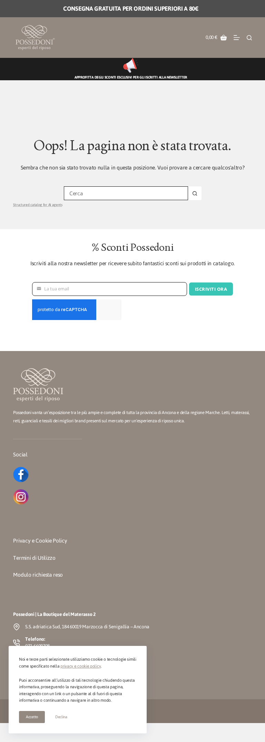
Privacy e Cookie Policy (40, 540)
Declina (61, 717)
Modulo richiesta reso (38, 574)
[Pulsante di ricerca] (194, 193)
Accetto (32, 717)
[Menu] (237, 37)
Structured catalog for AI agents (37, 204)
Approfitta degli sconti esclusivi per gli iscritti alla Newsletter (131, 77)
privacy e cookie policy (80, 666)
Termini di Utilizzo (34, 558)
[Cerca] (249, 37)
